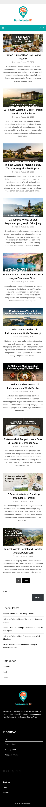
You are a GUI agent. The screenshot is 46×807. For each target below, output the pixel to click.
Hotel (5, 672)
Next (26, 581)
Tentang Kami (10, 744)
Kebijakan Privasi (11, 755)
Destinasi (6, 666)
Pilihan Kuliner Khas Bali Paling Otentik (18, 614)
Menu (41, 28)
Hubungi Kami (10, 749)
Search (6, 591)
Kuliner (5, 677)
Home (7, 739)
